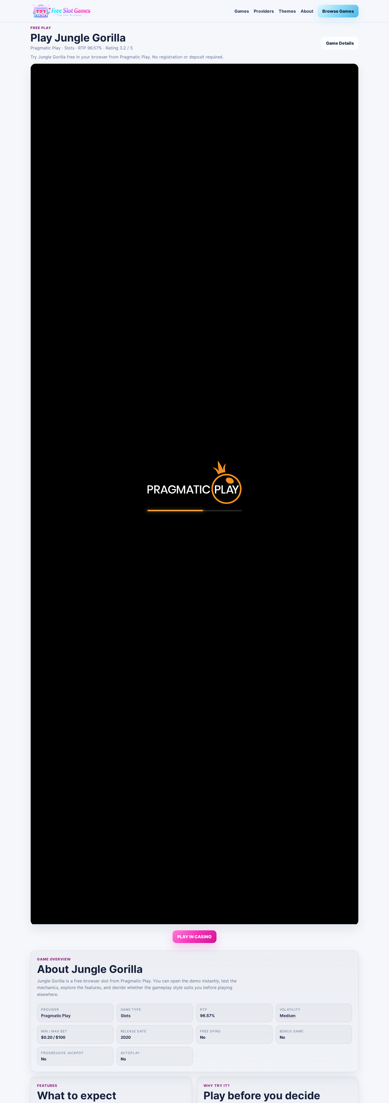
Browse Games (338, 11)
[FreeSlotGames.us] (130, 11)
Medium (288, 1015)
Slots (125, 1015)
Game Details (340, 43)
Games (241, 11)
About (307, 11)
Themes (287, 11)
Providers (264, 11)
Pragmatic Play (56, 1015)
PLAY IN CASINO (194, 936)
